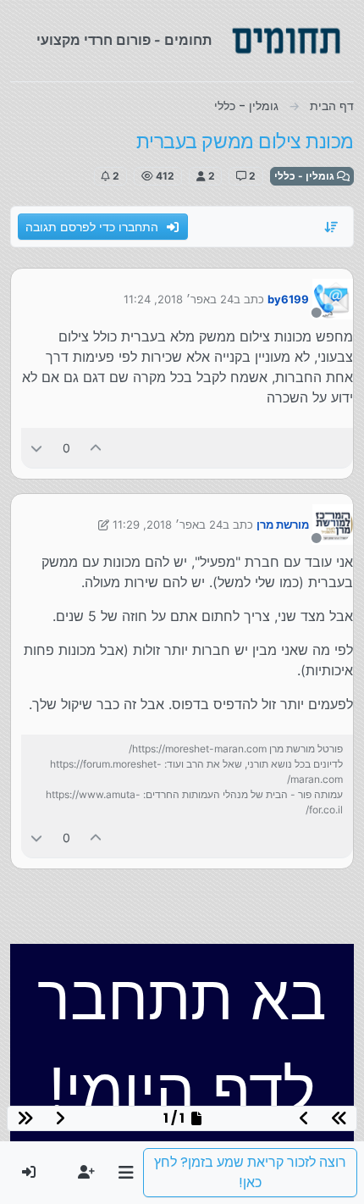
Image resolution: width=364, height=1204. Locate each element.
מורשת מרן (282, 524)
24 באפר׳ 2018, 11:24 (179, 299)
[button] (125, 1173)
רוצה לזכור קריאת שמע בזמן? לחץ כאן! (250, 1172)
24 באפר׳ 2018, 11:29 (168, 524)
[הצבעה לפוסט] (96, 448)
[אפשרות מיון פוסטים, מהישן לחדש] (332, 227)
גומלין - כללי (305, 175)
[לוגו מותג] (286, 40)
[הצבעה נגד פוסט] (36, 448)
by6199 (288, 299)
